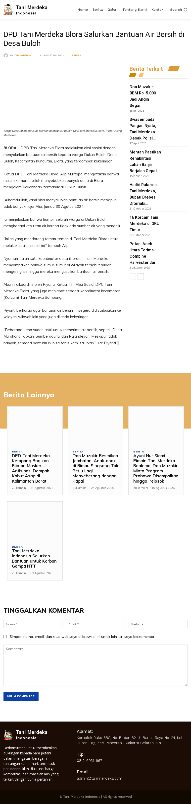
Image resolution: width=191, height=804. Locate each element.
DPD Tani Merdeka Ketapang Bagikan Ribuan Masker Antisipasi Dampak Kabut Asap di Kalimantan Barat (31, 468)
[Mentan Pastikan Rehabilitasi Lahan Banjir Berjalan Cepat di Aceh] (176, 157)
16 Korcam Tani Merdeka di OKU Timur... (144, 223)
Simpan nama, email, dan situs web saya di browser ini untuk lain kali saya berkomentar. (82, 636)
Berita (76, 55)
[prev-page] (133, 276)
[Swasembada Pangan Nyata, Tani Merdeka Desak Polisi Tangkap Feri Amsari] (176, 124)
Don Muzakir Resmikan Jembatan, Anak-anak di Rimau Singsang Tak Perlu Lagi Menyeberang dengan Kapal (95, 468)
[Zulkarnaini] (6, 55)
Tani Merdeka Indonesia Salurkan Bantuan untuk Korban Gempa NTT (34, 558)
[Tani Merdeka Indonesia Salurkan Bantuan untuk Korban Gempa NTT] (34, 521)
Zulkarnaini (23, 55)
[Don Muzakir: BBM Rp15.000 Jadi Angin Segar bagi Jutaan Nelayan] (176, 92)
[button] (179, 9)
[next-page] (141, 276)
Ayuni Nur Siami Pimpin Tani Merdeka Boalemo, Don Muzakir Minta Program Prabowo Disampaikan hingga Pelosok (155, 468)
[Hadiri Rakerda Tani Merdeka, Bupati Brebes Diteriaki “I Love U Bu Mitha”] (176, 190)
